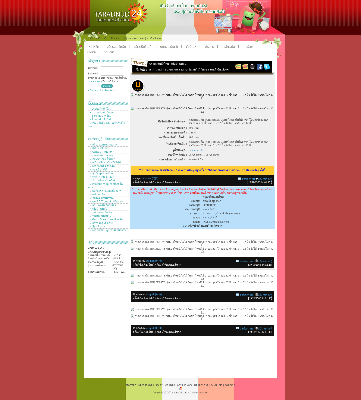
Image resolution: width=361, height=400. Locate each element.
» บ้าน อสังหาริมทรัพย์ (102, 180)
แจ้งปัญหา (194, 47)
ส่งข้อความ (248, 179)
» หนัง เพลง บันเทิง (100, 212)
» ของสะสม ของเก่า (101, 155)
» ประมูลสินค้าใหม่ (100, 108)
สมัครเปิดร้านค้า (145, 47)
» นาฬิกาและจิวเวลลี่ (101, 176)
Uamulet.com (118, 38)
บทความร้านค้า (171, 47)
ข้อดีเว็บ (93, 52)
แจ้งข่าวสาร (201, 385)
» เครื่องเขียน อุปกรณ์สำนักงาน (107, 230)
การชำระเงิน (230, 47)
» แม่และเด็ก (97, 194)
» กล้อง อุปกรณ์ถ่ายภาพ (103, 144)
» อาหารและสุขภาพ (101, 223)
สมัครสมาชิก (95, 90)
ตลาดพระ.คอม (135, 38)
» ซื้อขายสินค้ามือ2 (100, 119)
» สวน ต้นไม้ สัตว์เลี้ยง (102, 205)
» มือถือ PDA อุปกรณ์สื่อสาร (105, 190)
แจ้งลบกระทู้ (265, 179)
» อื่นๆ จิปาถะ (97, 226)
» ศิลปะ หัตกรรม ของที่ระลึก (106, 219)
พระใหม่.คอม (154, 38)
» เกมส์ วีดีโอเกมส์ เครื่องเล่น (106, 201)
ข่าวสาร (211, 47)
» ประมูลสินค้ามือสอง (101, 112)
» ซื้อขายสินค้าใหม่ (100, 115)
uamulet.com (95, 81)
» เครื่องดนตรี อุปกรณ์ (102, 166)
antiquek (150, 260)
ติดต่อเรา (109, 52)
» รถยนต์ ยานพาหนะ (101, 198)
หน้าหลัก (96, 47)
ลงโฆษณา (216, 385)
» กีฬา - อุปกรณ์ (98, 148)
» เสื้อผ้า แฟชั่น (98, 208)
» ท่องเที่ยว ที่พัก (98, 169)
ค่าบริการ (250, 47)
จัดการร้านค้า (146, 385)
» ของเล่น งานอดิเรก (101, 151)
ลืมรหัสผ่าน (111, 90)
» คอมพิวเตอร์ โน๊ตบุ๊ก (102, 159)
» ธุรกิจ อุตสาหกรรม (101, 173)
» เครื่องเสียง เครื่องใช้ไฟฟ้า (105, 162)
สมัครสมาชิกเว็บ (118, 47)
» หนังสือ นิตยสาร (100, 215)
